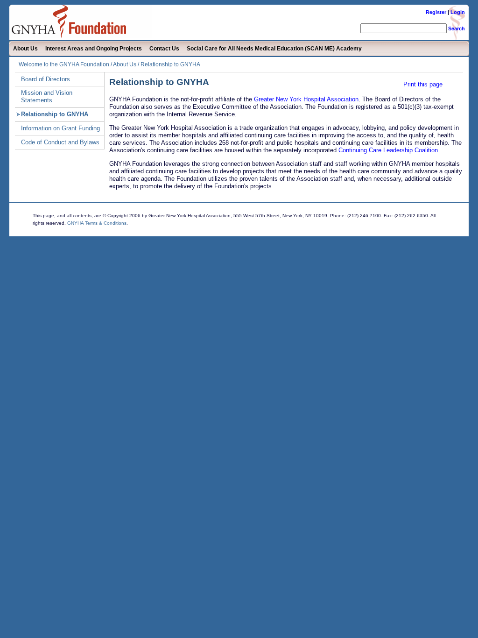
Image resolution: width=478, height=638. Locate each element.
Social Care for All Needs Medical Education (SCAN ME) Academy (274, 48)
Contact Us (164, 48)
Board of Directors (45, 79)
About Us (25, 48)
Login (457, 12)
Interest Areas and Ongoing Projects (93, 48)
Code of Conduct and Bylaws (60, 142)
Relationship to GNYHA (54, 114)
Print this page (423, 84)
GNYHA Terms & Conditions (97, 223)
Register (436, 12)
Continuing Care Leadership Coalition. (389, 150)
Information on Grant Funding (60, 128)
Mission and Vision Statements (46, 96)
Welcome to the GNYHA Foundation (64, 64)
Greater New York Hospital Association (306, 99)
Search (456, 28)
